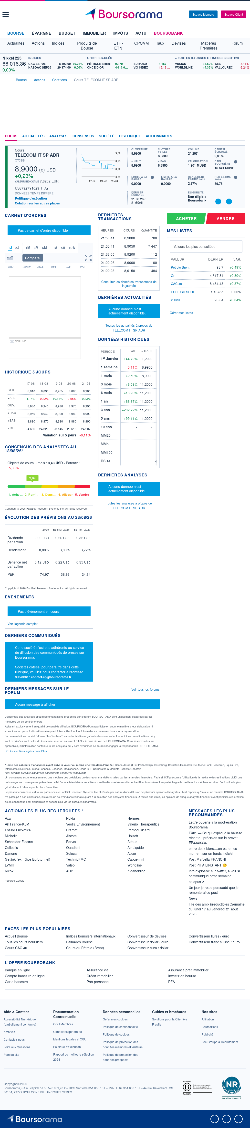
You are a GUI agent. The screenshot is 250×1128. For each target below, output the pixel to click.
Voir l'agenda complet (23, 623)
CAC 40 (176, 283)
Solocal (71, 853)
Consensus (83, 136)
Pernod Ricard (138, 829)
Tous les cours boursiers (24, 941)
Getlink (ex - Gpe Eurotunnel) (27, 859)
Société (106, 136)
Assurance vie (97, 969)
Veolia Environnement (83, 824)
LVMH (9, 865)
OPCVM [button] (141, 43)
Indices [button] (58, 43)
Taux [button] (160, 43)
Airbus (132, 841)
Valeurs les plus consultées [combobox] (194, 246)
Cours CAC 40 (16, 947)
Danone (11, 853)
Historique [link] (130, 136)
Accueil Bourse (16, 936)
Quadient (73, 847)
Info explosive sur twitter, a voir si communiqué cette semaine (214, 873)
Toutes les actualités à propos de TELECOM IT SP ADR (128, 327)
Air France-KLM (17, 824)
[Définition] (235, 161)
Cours (11, 136)
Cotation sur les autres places (37, 203)
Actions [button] (38, 43)
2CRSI (175, 300)
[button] (5, 14)
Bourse (15, 33)
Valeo (70, 865)
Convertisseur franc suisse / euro (214, 941)
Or (172, 275)
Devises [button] (179, 43)
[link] (9, 1032)
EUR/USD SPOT (183, 292)
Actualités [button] (15, 43)
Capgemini (135, 859)
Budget (67, 33)
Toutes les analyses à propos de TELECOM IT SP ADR (129, 505)
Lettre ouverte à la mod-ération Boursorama (213, 824)
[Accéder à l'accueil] (7, 79)
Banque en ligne (17, 969)
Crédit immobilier (100, 975)
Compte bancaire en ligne (25, 975)
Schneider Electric (19, 841)
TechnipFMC (76, 859)
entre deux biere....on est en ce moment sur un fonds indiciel (213, 851)
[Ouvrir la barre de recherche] (177, 14)
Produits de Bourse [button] (87, 45)
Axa (8, 818)
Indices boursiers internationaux (90, 936)
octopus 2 (196, 881)
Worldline (134, 865)
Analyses (58, 136)
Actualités (33, 136)
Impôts (120, 33)
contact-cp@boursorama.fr (51, 677)
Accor (131, 853)
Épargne (41, 33)
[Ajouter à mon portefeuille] (218, 201)
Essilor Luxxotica (18, 829)
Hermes (133, 818)
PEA (171, 981)
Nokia (70, 818)
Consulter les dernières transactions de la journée (128, 284)
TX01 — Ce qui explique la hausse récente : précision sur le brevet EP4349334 (215, 837)
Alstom (71, 835)
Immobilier (94, 33)
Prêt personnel (98, 981)
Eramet (71, 829)
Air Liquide (135, 847)
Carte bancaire (16, 981)
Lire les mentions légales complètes (26, 751)
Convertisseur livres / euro (209, 936)
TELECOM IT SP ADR (37, 155)
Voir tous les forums (145, 689)
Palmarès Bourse (79, 941)
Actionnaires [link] (159, 136)
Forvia (71, 841)
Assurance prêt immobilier (188, 969)
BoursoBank (168, 33)
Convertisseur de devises (147, 936)
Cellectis (11, 847)
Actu (140, 33)
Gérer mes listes (181, 312)
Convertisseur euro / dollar (147, 947)
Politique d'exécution (31, 198)
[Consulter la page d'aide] (184, 14)
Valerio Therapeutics (143, 824)
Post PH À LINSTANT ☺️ (208, 865)
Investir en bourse (182, 975)
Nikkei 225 (11, 58)
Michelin (11, 835)
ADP (69, 870)
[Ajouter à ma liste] (229, 201)
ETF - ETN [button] (118, 45)
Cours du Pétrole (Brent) (85, 947)
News (193, 898)
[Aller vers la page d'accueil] (125, 14)
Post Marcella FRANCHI (207, 859)
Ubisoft (132, 835)
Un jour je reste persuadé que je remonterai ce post (214, 890)
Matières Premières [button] (209, 45)
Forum (237, 43)
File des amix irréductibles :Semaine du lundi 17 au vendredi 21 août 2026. (217, 909)
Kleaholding (136, 870)
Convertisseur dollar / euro (147, 941)
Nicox (9, 870)
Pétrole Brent (180, 267)
